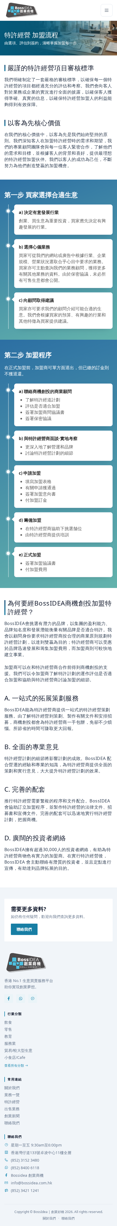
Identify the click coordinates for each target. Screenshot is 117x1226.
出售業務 (12, 1108)
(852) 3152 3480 (25, 1160)
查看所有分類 (14, 1065)
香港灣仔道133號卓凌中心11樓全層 (41, 1152)
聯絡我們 (24, 929)
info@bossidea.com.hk (31, 1182)
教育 (8, 1036)
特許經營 (12, 1101)
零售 (8, 1029)
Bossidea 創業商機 (27, 1175)
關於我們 (12, 1087)
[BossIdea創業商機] (26, 962)
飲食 (8, 1022)
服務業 (10, 1043)
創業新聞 (12, 1115)
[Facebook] (8, 998)
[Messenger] (32, 998)
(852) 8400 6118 (25, 1167)
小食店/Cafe (14, 1057)
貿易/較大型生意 (18, 1050)
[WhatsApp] (20, 998)
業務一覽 (12, 1094)
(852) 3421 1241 (25, 1190)
